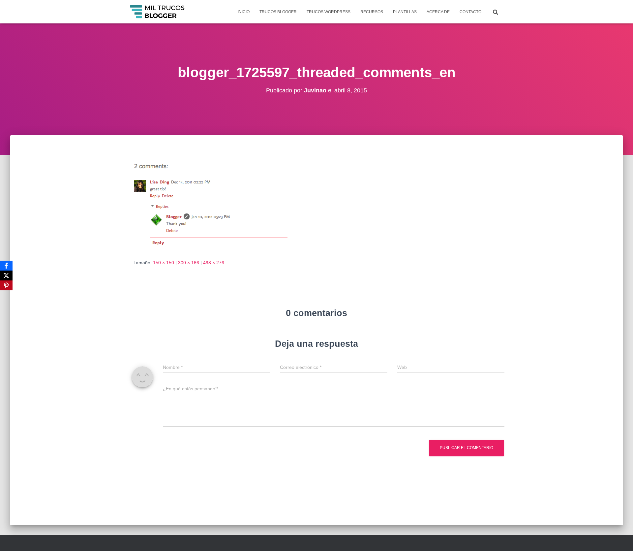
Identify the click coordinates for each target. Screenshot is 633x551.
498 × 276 (213, 262)
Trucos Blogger (278, 12)
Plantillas (405, 12)
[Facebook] (6, 266)
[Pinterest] (6, 285)
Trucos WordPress (328, 12)
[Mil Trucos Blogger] (158, 12)
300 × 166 (188, 262)
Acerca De (438, 12)
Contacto (470, 12)
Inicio (244, 12)
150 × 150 (163, 262)
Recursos (371, 12)
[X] (6, 275)
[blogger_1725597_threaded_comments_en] (211, 203)
